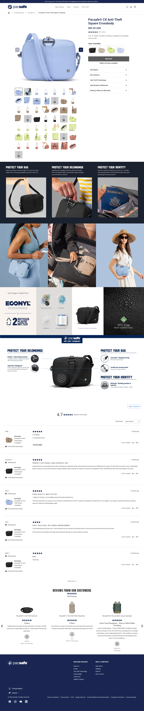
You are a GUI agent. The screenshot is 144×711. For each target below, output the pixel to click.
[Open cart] (135, 7)
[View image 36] (19, 137)
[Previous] (2, 626)
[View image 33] (55, 128)
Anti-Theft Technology (80, 671)
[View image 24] (37, 119)
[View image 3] (37, 92)
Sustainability (78, 674)
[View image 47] (55, 146)
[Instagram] (15, 702)
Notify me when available (109, 63)
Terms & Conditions (53, 697)
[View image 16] (28, 110)
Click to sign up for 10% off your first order (56, 1)
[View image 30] (28, 128)
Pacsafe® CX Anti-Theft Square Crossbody (20, 441)
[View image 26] (55, 119)
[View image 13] (64, 101)
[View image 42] (73, 137)
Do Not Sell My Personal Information (98, 697)
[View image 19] (55, 110)
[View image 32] (46, 128)
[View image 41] (64, 137)
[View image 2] (28, 92)
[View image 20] (64, 110)
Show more (71, 581)
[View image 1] (19, 92)
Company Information (117, 697)
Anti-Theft (85, 7)
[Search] (127, 7)
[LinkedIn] (26, 702)
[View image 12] (55, 101)
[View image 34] (64, 128)
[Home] (9, 12)
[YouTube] (21, 702)
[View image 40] (55, 137)
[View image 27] (64, 119)
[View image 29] (19, 128)
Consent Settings (131, 697)
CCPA (72, 697)
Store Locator (100, 674)
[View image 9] (28, 101)
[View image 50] (19, 155)
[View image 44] (28, 146)
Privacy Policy (64, 697)
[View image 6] (64, 92)
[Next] (142, 626)
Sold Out (108, 59)
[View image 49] (73, 146)
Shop (69, 7)
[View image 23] (28, 119)
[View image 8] (19, 101)
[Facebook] (10, 702)
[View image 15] (19, 110)
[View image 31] (37, 128)
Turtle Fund (77, 677)
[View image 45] (37, 146)
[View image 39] (46, 137)
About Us (76, 666)
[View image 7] (73, 92)
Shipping (98, 669)
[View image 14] (73, 101)
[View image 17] (37, 110)
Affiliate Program (79, 679)
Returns (98, 671)
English (14, 693)
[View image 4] (46, 92)
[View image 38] (37, 137)
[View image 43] (19, 146)
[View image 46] (46, 146)
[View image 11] (46, 101)
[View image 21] (73, 110)
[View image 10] (37, 101)
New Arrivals (59, 7)
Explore (76, 7)
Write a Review (134, 406)
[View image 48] (64, 146)
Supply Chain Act (80, 697)
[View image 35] (73, 128)
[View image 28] (73, 119)
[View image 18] (46, 110)
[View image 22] (19, 119)
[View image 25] (46, 119)
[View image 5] (55, 92)
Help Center (99, 666)
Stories (76, 669)
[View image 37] (28, 137)
